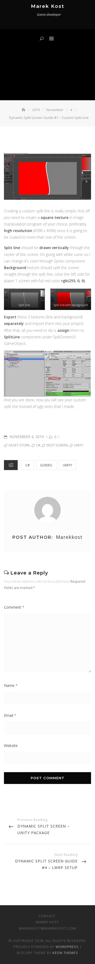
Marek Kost (47, 6)
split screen (57, 445)
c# (38, 445)
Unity (67, 465)
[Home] (24, 109)
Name (11, 685)
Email (10, 715)
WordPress (67, 946)
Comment (14, 607)
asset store (19, 445)
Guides (46, 465)
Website (11, 745)
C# (27, 465)
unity (78, 445)
